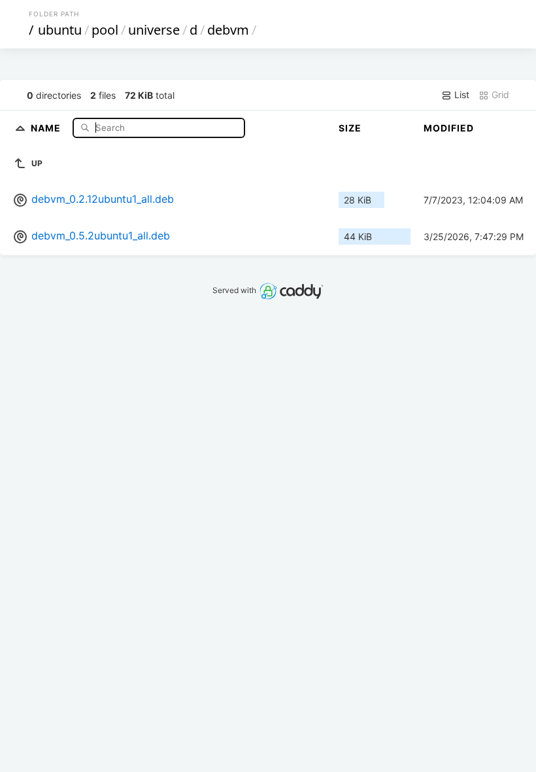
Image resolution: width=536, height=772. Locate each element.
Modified (449, 127)
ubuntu (60, 30)
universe (154, 30)
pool (105, 30)
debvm (228, 30)
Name (47, 127)
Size (350, 127)
